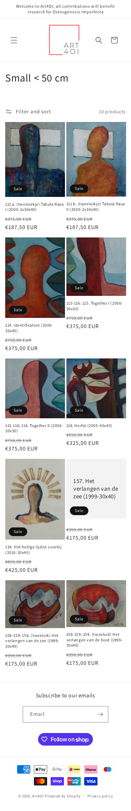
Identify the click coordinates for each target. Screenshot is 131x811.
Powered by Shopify (63, 796)
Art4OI (38, 796)
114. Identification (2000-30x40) (29, 327)
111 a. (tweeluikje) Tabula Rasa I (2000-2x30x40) (34, 206)
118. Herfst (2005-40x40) (89, 425)
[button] (14, 40)
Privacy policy (100, 796)
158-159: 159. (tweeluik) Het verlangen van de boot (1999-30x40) (94, 640)
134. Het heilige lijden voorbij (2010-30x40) (33, 549)
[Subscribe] (100, 714)
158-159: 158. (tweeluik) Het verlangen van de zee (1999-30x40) (32, 641)
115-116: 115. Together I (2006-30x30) (94, 305)
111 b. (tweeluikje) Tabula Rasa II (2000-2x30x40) (95, 206)
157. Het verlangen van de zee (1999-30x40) (95, 488)
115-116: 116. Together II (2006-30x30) (34, 428)
